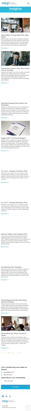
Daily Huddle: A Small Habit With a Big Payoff (14, 36)
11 (18, 353)
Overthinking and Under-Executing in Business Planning (14, 301)
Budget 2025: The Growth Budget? (13, 138)
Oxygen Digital (13, 407)
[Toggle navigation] (24, 3)
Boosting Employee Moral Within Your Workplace (14, 104)
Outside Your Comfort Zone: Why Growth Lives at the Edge (15, 69)
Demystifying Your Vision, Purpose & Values (13, 334)
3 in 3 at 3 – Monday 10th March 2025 (14, 203)
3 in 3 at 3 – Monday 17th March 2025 (14, 171)
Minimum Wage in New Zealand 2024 (14, 234)
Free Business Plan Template (11, 267)
